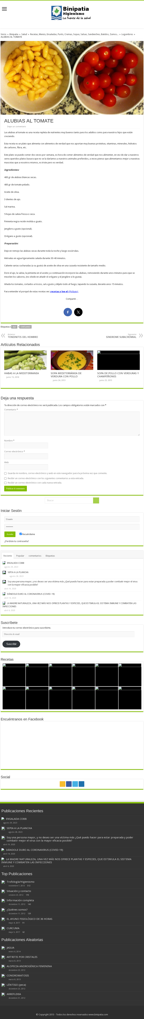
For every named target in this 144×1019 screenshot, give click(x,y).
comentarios (35, 555)
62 (23, 932)
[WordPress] (81, 784)
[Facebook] (69, 784)
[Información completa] (3, 900)
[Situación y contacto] (3, 891)
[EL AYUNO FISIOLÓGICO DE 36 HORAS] (3, 919)
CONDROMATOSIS (18, 975)
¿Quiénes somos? (17, 909)
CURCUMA (13, 928)
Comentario (11, 409)
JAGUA (10, 947)
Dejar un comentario (16, 126)
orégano (25, 327)
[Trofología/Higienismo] (3, 882)
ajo (14, 327)
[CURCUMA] (3, 928)
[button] (72, 78)
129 (29, 913)
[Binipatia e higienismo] (72, 14)
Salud (24, 34)
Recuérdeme (28, 534)
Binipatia (13, 34)
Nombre (9, 440)
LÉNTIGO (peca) (16, 984)
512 (28, 886)
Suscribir (11, 644)
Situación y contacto (19, 891)
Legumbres (127, 34)
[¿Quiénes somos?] (3, 910)
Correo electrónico (14, 451)
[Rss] (62, 784)
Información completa (20, 900)
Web (6, 462)
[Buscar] (96, 500)
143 (29, 904)
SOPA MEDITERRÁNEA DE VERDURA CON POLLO (66, 375)
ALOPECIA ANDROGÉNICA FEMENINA (29, 966)
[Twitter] (75, 784)
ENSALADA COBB (15, 563)
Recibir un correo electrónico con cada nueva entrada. (35, 482)
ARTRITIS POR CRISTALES (22, 957)
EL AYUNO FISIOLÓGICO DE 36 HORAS (29, 919)
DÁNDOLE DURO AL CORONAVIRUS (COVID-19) (31, 594)
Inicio (3, 34)
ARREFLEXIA (14, 994)
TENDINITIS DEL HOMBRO (23, 335)
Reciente (8, 555)
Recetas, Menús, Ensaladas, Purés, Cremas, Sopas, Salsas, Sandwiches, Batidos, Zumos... (74, 34)
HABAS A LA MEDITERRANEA (21, 373)
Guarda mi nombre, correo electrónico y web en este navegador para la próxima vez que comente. (57, 473)
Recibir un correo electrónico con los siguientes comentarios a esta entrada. (46, 478)
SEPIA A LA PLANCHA (18, 572)
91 (23, 923)
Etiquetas (50, 555)
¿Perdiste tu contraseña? (16, 541)
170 (27, 895)
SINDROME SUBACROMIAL (121, 335)
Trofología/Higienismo (20, 881)
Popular (20, 555)
